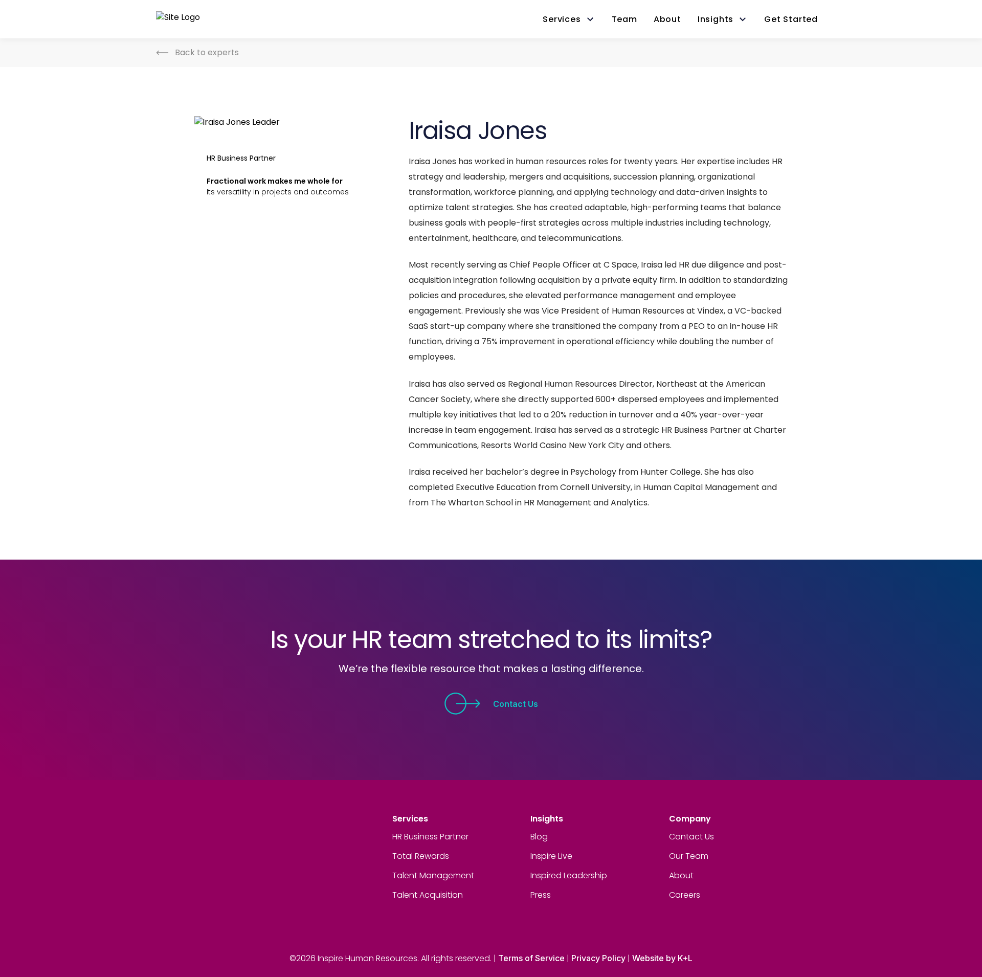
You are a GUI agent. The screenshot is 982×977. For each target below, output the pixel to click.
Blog (539, 836)
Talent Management (433, 875)
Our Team (688, 856)
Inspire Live (551, 856)
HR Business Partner (430, 836)
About (681, 875)
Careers (684, 895)
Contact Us (515, 704)
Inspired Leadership (568, 875)
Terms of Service (531, 958)
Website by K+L (662, 958)
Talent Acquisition (427, 895)
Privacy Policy (598, 958)
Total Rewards (420, 856)
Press (540, 895)
